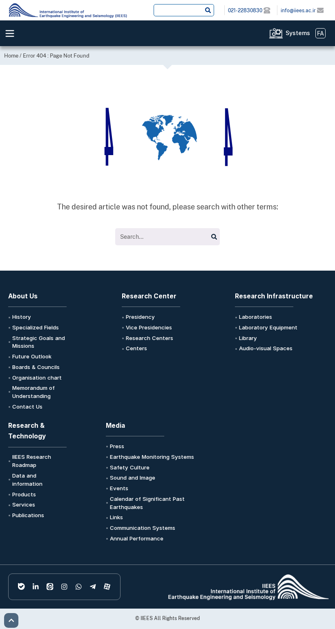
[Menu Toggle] (10, 33)
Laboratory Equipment (268, 327)
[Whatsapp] (78, 586)
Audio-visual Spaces (266, 348)
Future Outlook (31, 356)
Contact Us (27, 406)
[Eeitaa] (50, 586)
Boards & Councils (36, 367)
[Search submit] (208, 10)
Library (248, 338)
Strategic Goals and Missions (38, 342)
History (21, 316)
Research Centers (149, 338)
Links (116, 517)
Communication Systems (142, 528)
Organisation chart (37, 377)
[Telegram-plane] (93, 586)
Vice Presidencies (149, 327)
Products (24, 494)
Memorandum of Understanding (33, 392)
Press (117, 446)
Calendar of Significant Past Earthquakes (147, 503)
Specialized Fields (35, 327)
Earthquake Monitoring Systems (152, 456)
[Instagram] (64, 586)
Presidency (140, 316)
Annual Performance (136, 538)
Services (23, 504)
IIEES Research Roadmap (31, 460)
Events (119, 488)
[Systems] (276, 33)
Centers (136, 348)
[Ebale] (21, 586)
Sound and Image (132, 477)
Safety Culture (130, 467)
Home (11, 55)
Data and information (27, 479)
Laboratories (255, 316)
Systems (298, 32)
